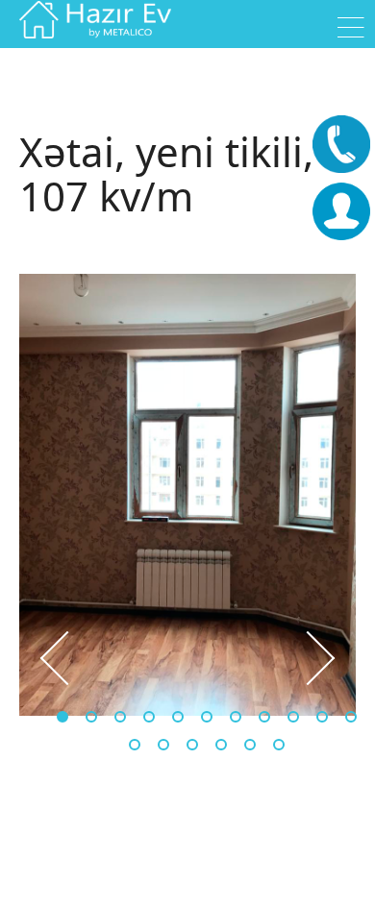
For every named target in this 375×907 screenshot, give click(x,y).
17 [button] (278, 744)
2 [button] (91, 716)
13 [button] (163, 744)
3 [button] (120, 716)
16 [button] (250, 744)
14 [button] (192, 744)
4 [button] (149, 716)
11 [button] (351, 716)
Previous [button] (48, 658)
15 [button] (221, 744)
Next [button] (327, 658)
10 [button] (322, 716)
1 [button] (62, 716)
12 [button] (134, 744)
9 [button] (293, 716)
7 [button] (235, 716)
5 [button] (178, 716)
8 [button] (264, 716)
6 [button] (206, 716)
